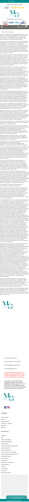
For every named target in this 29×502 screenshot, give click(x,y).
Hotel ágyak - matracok (6, 423)
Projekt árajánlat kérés (6, 472)
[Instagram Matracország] (8, 407)
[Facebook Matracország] (5, 407)
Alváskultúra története (6, 456)
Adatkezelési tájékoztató (6, 441)
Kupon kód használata (6, 450)
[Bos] (17, 22)
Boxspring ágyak (5, 421)
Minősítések (3, 470)
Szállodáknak (4, 460)
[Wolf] (23, 22)
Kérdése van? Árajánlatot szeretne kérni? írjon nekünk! (16, 498)
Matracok (3, 419)
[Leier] (11, 22)
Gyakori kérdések (5, 464)
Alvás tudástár (4, 468)
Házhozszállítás (4, 443)
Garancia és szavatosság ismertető (9, 446)
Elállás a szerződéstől (6, 439)
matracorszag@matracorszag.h (11, 365)
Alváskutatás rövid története (7, 462)
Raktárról (3, 427)
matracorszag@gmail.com (10, 368)
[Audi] (5, 22)
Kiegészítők (3, 425)
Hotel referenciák (5, 458)
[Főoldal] (14, 13)
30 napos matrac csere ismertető (8, 452)
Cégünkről (3, 435)
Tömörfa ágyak (4, 417)
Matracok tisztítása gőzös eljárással (9, 454)
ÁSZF (2, 437)
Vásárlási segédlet (5, 448)
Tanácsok (3, 466)
